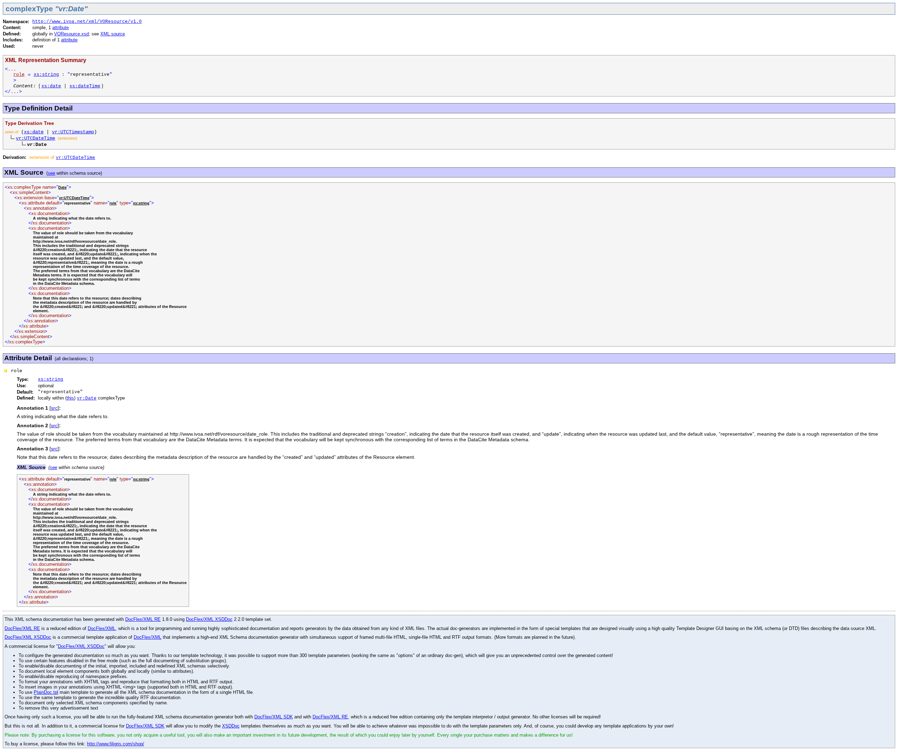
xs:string (46, 74)
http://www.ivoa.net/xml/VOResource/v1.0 (87, 21)
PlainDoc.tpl (46, 692)
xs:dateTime (84, 86)
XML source (112, 33)
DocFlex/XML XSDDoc (209, 619)
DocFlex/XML (101, 628)
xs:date (51, 86)
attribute (60, 27)
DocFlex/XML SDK (273, 716)
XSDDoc (231, 726)
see (51, 173)
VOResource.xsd (71, 33)
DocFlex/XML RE (143, 619)
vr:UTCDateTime (35, 138)
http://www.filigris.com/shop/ (115, 743)
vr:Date (86, 398)
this (70, 398)
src (54, 408)
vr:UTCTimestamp (73, 132)
